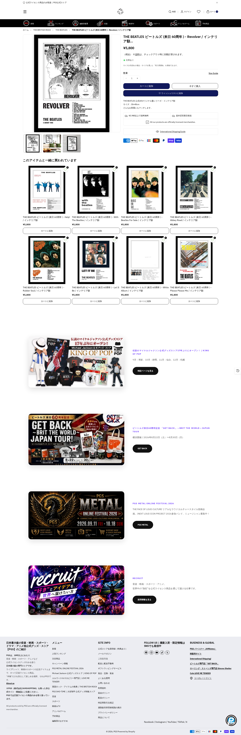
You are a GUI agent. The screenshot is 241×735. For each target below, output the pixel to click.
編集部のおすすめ (60, 721)
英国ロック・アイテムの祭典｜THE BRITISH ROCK (74, 686)
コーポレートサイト (203, 678)
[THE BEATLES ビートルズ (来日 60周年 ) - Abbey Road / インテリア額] (194, 190)
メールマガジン (105, 653)
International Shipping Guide (172, 131)
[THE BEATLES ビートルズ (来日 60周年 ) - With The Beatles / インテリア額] (96, 190)
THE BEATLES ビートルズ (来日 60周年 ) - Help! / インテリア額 (46, 219)
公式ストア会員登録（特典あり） (112, 649)
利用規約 (102, 688)
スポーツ (56, 701)
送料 (137, 54)
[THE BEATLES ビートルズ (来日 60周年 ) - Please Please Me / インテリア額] (194, 260)
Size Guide (213, 73)
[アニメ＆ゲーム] (173, 23)
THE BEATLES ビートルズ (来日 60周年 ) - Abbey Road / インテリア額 (190, 219)
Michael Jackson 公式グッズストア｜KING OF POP (74, 673)
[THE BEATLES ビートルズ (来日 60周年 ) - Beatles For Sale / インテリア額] (145, 190)
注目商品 (56, 658)
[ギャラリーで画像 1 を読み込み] (33, 143)
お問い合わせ (104, 683)
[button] (25, 12)
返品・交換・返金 (106, 673)
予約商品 (56, 716)
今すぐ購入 (195, 86)
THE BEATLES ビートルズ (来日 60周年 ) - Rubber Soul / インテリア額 (43, 289)
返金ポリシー (104, 693)
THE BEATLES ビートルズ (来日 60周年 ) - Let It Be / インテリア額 (95, 289)
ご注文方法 (103, 658)
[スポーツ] (149, 23)
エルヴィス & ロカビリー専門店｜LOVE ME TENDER (71, 680)
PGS (115, 731)
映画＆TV (56, 706)
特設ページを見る (145, 371)
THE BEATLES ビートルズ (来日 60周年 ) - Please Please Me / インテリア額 (190, 289)
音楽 (54, 696)
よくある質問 (104, 678)
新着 (54, 649)
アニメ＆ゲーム (59, 711)
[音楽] (100, 23)
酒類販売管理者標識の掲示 (109, 707)
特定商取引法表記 (106, 702)
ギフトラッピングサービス (109, 668)
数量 (125, 73)
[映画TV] (124, 23)
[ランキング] (50, 23)
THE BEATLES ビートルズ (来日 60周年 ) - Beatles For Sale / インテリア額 (141, 219)
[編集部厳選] (75, 23)
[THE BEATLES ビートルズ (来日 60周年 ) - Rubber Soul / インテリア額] (47, 260)
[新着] (26, 23)
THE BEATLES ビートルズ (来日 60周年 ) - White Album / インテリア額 (145, 289)
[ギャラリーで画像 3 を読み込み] (72, 143)
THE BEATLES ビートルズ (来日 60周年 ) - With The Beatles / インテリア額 (95, 219)
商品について (104, 717)
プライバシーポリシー (108, 712)
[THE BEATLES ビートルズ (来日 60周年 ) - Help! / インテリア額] (47, 190)
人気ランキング (59, 653)
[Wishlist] (199, 12)
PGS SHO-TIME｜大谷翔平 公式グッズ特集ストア (73, 691)
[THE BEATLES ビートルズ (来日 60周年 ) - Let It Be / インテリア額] (96, 260)
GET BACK (142, 448)
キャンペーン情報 (60, 663)
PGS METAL (143, 525)
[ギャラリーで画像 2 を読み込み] (52, 143)
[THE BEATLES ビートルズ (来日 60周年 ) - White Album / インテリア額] (145, 260)
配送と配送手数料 (106, 663)
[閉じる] (217, 2)
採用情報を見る (144, 599)
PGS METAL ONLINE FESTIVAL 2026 (68, 668)
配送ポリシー (104, 698)
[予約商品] (198, 23)
